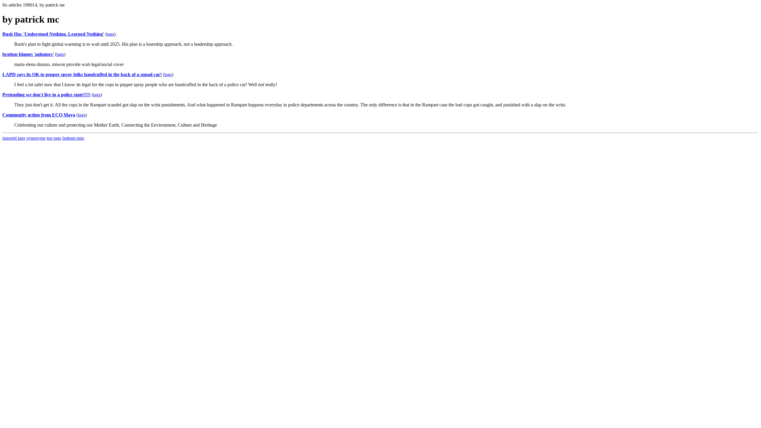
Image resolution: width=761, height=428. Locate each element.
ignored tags (13, 138)
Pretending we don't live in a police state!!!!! (46, 94)
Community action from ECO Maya (38, 114)
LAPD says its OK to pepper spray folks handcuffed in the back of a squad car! (82, 74)
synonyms (35, 138)
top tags (54, 138)
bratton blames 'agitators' (28, 54)
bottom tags (73, 138)
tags (110, 34)
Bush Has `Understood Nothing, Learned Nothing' (53, 34)
